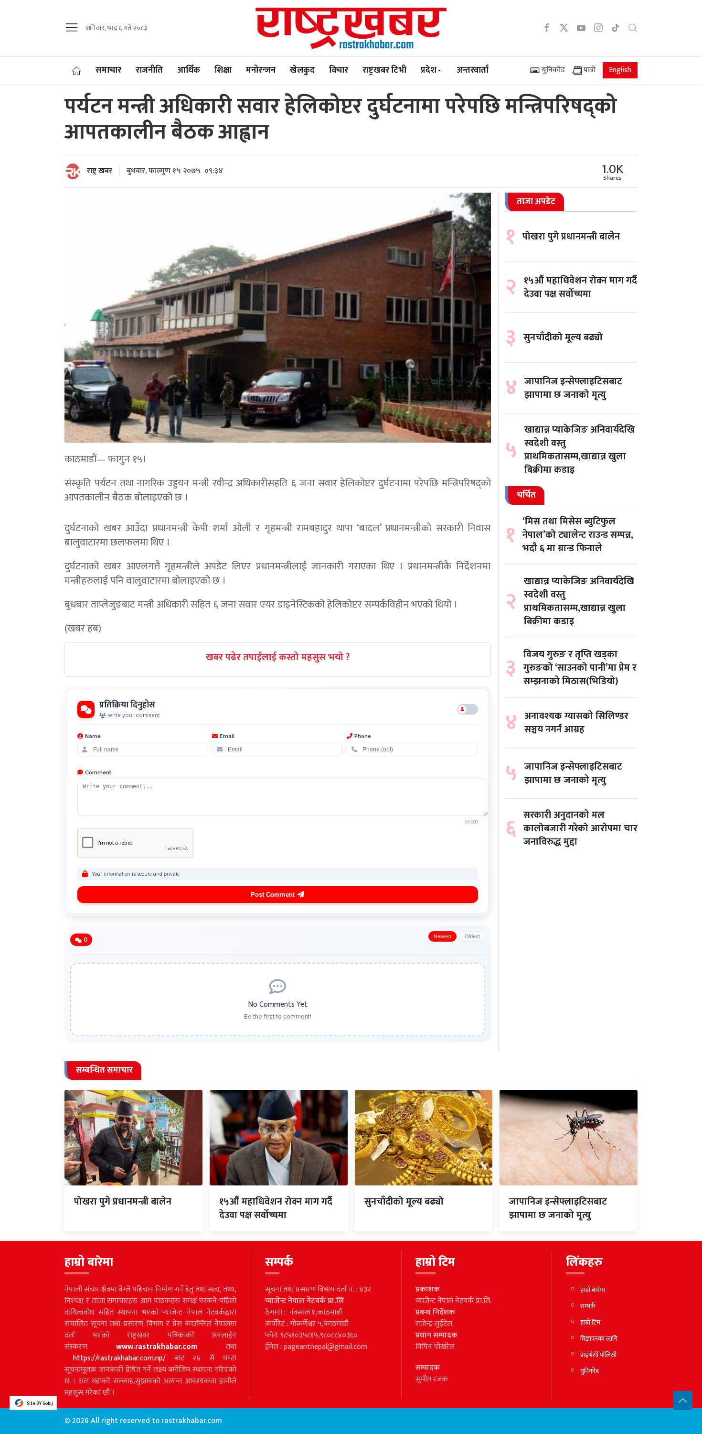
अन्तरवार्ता (473, 70)
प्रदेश (428, 70)
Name (93, 736)
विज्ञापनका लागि (598, 1339)
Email (227, 736)
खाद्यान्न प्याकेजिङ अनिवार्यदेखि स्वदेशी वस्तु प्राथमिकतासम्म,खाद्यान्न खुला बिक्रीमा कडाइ (579, 450)
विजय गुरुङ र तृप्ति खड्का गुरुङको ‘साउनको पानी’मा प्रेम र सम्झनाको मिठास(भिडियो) (580, 667)
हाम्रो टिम (590, 1322)
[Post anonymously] (467, 709)
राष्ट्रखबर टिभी (384, 70)
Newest (442, 936)
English (620, 70)
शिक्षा (223, 70)
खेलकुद (302, 70)
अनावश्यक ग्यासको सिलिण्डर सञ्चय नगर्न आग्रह (576, 723)
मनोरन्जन (261, 70)
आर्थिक (188, 70)
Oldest (472, 936)
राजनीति (149, 70)
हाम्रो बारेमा (592, 1290)
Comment (98, 772)
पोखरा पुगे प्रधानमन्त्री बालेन (571, 236)
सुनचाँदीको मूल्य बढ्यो (563, 337)
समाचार (108, 70)
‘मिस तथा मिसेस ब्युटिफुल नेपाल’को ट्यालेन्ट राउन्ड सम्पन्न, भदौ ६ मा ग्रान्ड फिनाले (577, 534)
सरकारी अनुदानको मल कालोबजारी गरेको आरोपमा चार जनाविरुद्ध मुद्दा (580, 828)
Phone (362, 736)
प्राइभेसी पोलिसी (598, 1355)
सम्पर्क (588, 1306)
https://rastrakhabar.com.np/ (119, 1358)
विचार (338, 70)
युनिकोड (552, 70)
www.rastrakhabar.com (157, 1346)
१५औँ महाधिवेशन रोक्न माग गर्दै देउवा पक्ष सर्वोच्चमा (580, 287)
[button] (71, 27)
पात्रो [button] (589, 70)
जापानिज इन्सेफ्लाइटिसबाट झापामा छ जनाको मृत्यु (573, 388)
